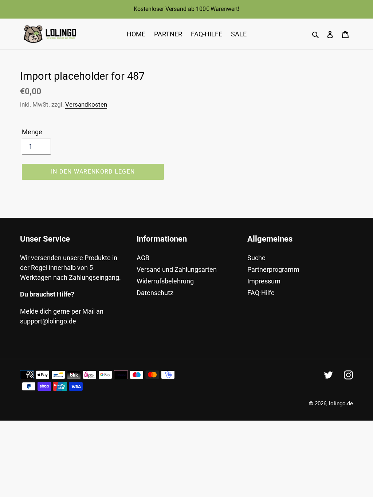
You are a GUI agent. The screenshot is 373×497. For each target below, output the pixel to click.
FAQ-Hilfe (261, 293)
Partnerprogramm (273, 269)
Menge (32, 132)
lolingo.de (341, 403)
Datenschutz (155, 293)
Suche (256, 258)
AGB (143, 258)
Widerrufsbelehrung (165, 281)
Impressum (263, 281)
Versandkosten (86, 104)
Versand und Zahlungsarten (177, 269)
